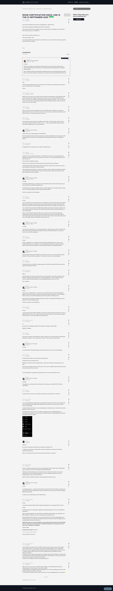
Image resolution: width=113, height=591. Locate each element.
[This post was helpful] (69, 19)
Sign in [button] (76, 2)
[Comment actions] (68, 60)
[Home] (30, 2)
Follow (67, 14)
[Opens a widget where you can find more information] (108, 588)
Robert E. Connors (29, 93)
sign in (26, 579)
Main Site (71, 2)
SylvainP (27, 19)
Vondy (26, 78)
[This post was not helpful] (69, 22)
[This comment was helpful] (69, 79)
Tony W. (28, 59)
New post (78, 19)
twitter (31, 532)
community (27, 532)
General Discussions (47, 8)
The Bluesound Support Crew (28, 8)
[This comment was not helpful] (69, 81)
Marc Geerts (28, 143)
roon (23, 532)
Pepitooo (27, 441)
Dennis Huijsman (29, 320)
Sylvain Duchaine (29, 543)
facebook (34, 532)
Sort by (68, 54)
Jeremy (27, 106)
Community (38, 8)
